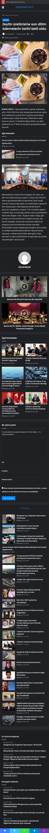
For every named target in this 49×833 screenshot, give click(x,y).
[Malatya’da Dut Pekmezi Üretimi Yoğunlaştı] (13, 350)
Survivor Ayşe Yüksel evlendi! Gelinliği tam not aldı (28, 591)
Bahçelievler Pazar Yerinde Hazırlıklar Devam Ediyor (28, 527)
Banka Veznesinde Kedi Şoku (28, 662)
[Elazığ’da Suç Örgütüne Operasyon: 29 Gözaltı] (8, 518)
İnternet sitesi (7, 479)
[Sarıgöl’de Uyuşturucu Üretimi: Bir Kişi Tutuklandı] (8, 696)
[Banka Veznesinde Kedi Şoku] (8, 665)
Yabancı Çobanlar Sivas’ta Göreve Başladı (35, 407)
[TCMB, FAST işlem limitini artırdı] (8, 582)
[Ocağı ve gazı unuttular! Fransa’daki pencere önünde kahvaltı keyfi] (8, 623)
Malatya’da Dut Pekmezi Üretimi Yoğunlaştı (12, 359)
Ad (3, 462)
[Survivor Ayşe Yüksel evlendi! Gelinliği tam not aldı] (8, 593)
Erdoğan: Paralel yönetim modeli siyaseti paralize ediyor (30, 718)
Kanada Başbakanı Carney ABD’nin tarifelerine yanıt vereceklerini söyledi (10, 409)
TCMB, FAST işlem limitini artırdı (30, 579)
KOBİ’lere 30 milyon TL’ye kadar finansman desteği (35, 382)
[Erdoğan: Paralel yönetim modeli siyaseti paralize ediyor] (8, 720)
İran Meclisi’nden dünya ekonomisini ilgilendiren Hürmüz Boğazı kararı (12, 383)
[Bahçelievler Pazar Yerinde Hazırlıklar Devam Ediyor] (8, 529)
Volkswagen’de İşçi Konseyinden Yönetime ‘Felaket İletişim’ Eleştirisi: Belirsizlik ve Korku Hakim (31, 538)
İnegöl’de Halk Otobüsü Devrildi (30, 652)
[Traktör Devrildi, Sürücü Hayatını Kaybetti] (8, 634)
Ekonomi (15, 15)
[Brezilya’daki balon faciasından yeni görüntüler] (8, 686)
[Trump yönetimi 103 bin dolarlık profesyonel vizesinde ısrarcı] (8, 154)
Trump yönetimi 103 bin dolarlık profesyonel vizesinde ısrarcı (30, 557)
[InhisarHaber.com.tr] (24, 7)
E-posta (5, 471)
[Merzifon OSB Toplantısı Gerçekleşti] (8, 603)
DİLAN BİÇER (9, 34)
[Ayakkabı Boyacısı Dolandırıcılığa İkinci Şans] (8, 675)
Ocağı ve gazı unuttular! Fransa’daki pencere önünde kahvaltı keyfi (29, 623)
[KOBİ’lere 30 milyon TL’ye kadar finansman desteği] (36, 373)
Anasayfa (7, 15)
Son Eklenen (24, 508)
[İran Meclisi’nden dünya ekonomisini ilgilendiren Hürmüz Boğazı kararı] (13, 373)
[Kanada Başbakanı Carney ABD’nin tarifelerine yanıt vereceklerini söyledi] (13, 398)
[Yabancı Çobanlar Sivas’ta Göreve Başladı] (36, 398)
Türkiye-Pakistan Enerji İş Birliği (35, 359)
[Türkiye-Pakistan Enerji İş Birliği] (36, 350)
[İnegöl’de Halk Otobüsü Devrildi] (8, 655)
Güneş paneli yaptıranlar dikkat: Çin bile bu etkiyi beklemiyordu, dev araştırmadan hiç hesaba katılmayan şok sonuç (31, 569)
